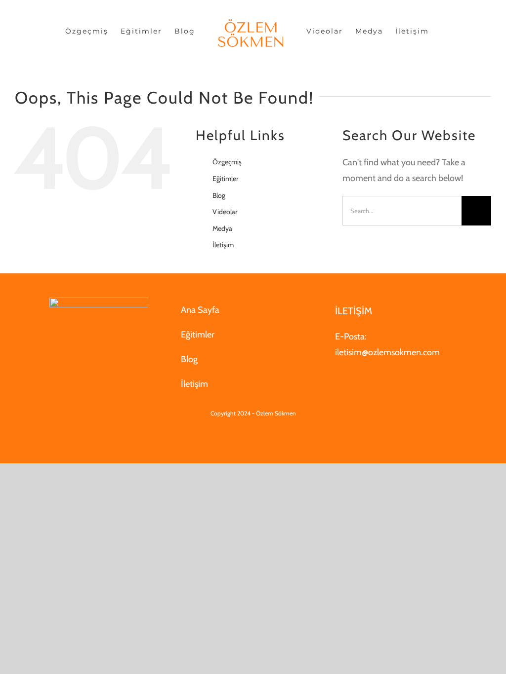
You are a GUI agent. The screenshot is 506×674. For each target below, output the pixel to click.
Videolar (224, 211)
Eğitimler (225, 178)
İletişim (223, 244)
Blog (218, 195)
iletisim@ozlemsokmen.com (387, 352)
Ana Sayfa (200, 309)
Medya (222, 228)
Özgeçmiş (227, 161)
